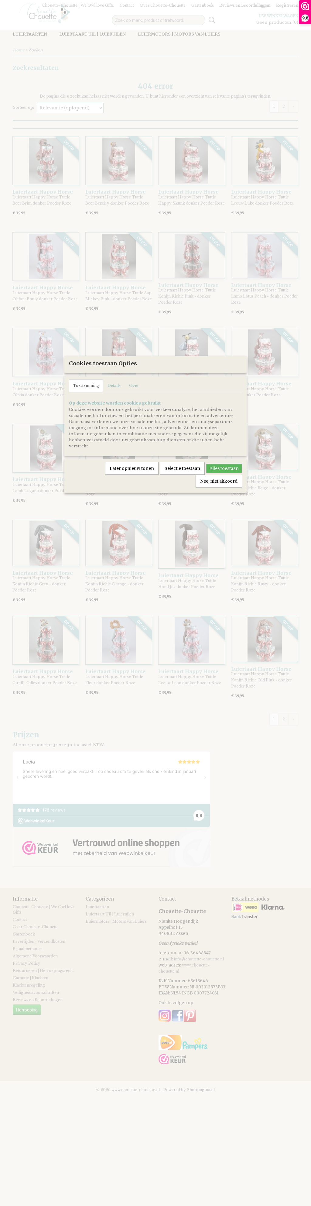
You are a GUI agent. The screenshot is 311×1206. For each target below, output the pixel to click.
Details (114, 385)
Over (134, 385)
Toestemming (86, 385)
